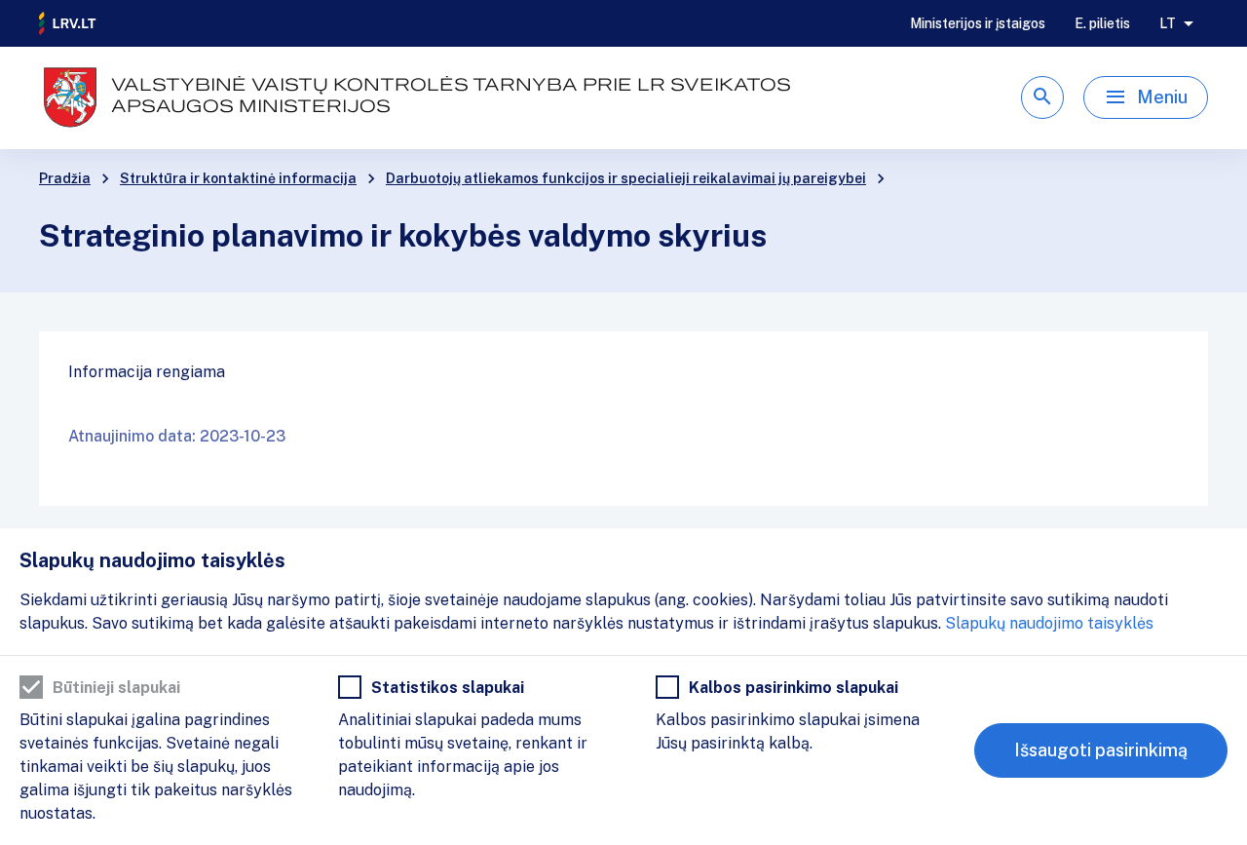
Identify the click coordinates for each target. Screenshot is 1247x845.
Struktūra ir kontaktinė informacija (238, 178)
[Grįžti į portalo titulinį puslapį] (68, 23)
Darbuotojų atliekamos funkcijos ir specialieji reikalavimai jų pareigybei (626, 178)
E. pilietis (1102, 23)
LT (1167, 23)
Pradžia (65, 178)
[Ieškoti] (1042, 97)
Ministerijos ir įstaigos (977, 23)
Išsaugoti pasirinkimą (1101, 750)
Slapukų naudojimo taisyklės (1049, 623)
